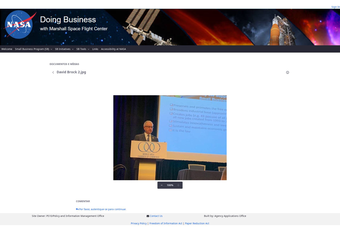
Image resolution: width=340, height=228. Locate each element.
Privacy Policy (139, 223)
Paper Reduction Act (197, 223)
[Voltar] (53, 72)
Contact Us (156, 216)
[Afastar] (161, 185)
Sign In (336, 6)
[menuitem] (7, 49)
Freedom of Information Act (165, 223)
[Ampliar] (178, 185)
